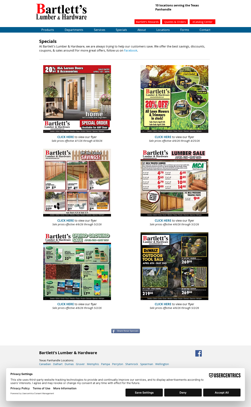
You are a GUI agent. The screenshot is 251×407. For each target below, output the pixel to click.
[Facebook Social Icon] (198, 353)
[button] (175, 21)
